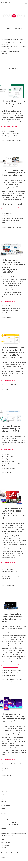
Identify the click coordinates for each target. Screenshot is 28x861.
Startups (9, 681)
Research (3, 813)
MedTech (9, 472)
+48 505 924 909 (5, 847)
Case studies (4, 797)
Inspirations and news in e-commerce (10, 831)
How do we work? (14, 33)
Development (4, 811)
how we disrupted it (10, 209)
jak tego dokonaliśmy (10, 126)
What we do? (18, 28)
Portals (19, 140)
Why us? (8, 28)
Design (3, 808)
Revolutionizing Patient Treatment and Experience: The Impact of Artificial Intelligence (13, 823)
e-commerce (10, 140)
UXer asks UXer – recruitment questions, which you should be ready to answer (13, 834)
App (2, 799)
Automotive (10, 227)
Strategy (3, 816)
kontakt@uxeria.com (6, 842)
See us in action (14, 68)
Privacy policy (4, 801)
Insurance (18, 227)
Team (2, 794)
